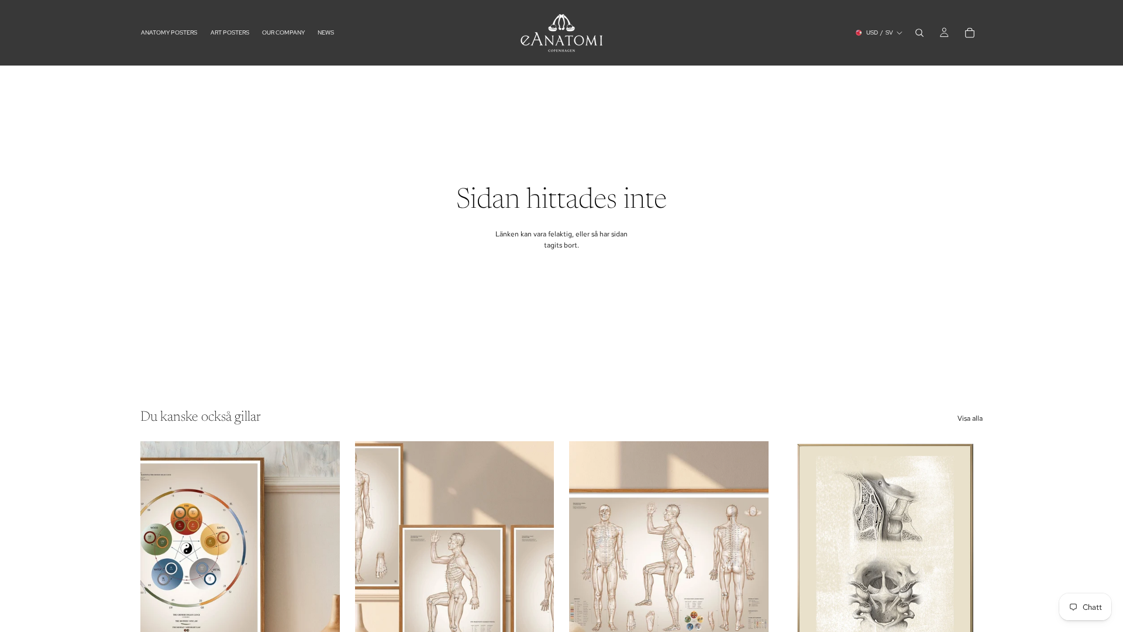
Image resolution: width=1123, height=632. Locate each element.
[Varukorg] (970, 33)
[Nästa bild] (536, 566)
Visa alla (970, 418)
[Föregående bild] (372, 566)
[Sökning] (919, 33)
